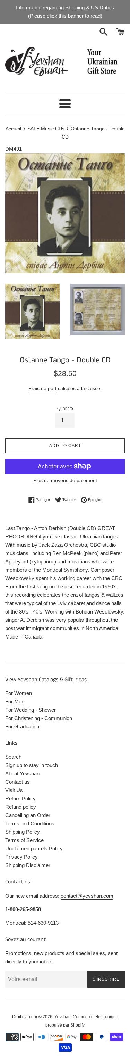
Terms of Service (24, 840)
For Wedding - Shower (30, 710)
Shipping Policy (22, 832)
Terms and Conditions (29, 823)
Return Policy (20, 798)
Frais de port (42, 388)
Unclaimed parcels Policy (34, 848)
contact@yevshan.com (87, 896)
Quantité (65, 408)
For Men (14, 702)
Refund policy (20, 807)
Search (13, 757)
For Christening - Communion (38, 718)
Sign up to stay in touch (31, 765)
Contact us (17, 782)
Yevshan (62, 1016)
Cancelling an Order (27, 815)
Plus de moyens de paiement (65, 480)
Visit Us (14, 790)
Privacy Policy (21, 857)
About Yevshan (22, 773)
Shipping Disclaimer (27, 865)
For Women (18, 693)
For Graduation (22, 727)
